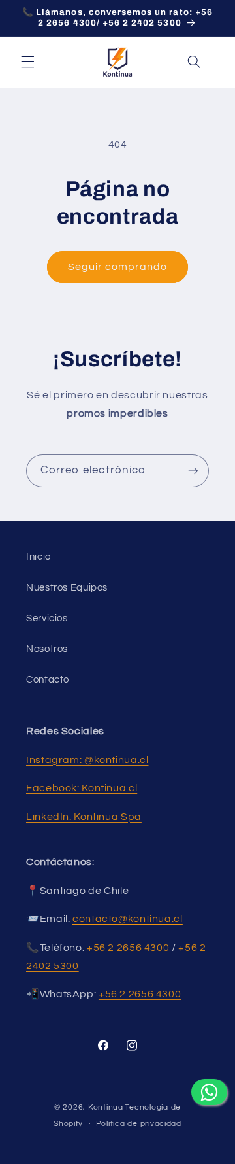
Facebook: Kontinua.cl (81, 788)
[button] (27, 62)
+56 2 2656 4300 (140, 994)
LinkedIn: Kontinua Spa (84, 817)
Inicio (38, 557)
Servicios (47, 618)
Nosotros (47, 649)
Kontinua (105, 1107)
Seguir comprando (118, 267)
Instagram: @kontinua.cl (87, 760)
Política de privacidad (138, 1123)
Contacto (47, 680)
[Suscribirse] (193, 470)
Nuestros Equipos (67, 587)
